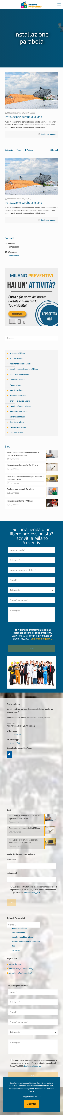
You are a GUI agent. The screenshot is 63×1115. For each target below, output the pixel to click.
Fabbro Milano (15, 385)
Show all (54, 150)
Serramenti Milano (17, 417)
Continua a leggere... (41, 638)
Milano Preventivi (14, 113)
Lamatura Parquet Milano (20, 406)
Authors (30, 150)
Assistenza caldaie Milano (20, 364)
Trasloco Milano (16, 433)
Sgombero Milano (17, 422)
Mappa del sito (14, 964)
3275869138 (14, 247)
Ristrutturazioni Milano (19, 411)
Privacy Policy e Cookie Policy (20, 969)
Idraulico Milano (16, 390)
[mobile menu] (59, 4)
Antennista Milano (17, 353)
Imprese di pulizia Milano (20, 401)
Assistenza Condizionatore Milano (24, 369)
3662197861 (14, 255)
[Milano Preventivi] (31, 4)
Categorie (9, 150)
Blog (13, 946)
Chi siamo (16, 950)
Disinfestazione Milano (19, 374)
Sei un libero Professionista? (20, 973)
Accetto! (31, 1103)
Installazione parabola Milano (23, 117)
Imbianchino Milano (18, 395)
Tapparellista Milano (18, 427)
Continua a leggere (48, 134)
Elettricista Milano (17, 380)
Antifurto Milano (16, 358)
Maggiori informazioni (31, 1096)
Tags (19, 150)
